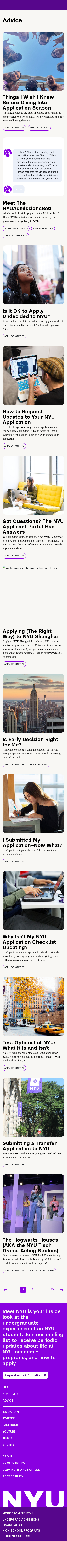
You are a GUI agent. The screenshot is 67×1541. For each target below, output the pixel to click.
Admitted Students (16, 228)
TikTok (7, 1438)
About (7, 1456)
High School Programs (21, 1530)
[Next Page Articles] (61, 1290)
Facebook (10, 1425)
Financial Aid (13, 1525)
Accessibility (13, 1476)
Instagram (11, 1412)
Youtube (9, 1431)
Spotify (8, 1445)
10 (52, 1289)
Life (5, 1387)
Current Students (15, 235)
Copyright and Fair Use (21, 1470)
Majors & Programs (42, 1270)
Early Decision (39, 764)
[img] (33, 61)
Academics (11, 1394)
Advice (8, 1400)
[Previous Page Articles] (5, 1290)
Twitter (9, 1418)
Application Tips (14, 127)
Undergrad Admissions (21, 1519)
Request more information (23, 1375)
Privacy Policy (14, 1463)
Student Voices (39, 127)
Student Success (16, 1536)
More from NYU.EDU (18, 1513)
